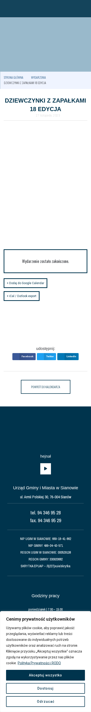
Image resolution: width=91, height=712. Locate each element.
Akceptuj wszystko (45, 675)
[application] (45, 468)
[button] (6, 8)
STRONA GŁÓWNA (13, 77)
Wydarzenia (38, 77)
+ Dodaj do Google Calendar (25, 283)
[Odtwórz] (45, 468)
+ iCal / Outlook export (21, 296)
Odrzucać (45, 701)
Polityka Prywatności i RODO (39, 663)
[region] (45, 661)
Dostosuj (45, 688)
